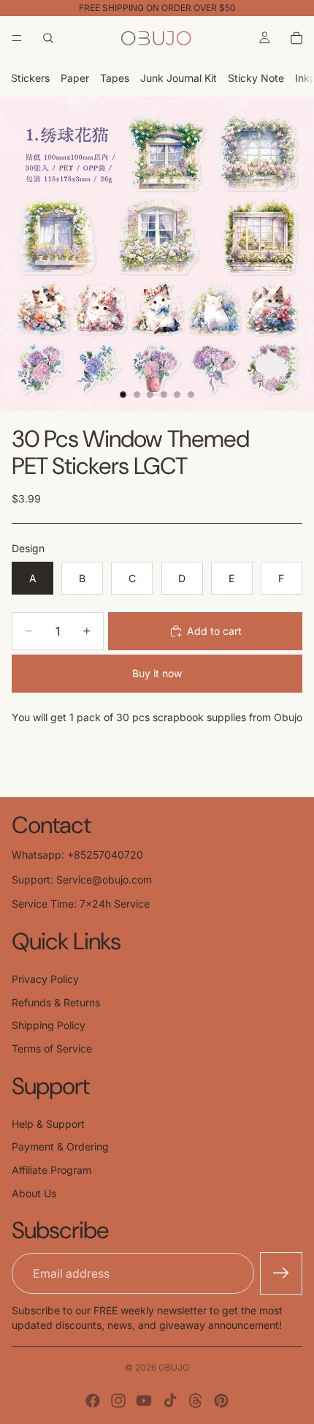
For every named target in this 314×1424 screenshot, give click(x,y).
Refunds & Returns (56, 1002)
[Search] (48, 38)
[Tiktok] (170, 1400)
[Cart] (296, 38)
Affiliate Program (51, 1170)
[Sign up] (281, 1273)
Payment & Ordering (60, 1146)
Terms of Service (52, 1048)
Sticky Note (256, 78)
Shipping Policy (48, 1025)
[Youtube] (144, 1400)
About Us (34, 1193)
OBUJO (173, 1367)
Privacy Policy (45, 979)
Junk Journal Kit (178, 78)
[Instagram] (118, 1400)
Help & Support (48, 1124)
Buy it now (157, 673)
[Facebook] (93, 1400)
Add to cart (214, 631)
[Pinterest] (221, 1400)
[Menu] (17, 38)
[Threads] (195, 1400)
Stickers (30, 78)
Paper (75, 78)
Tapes (114, 78)
